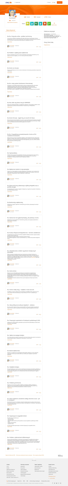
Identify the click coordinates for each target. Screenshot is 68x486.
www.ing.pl (33, 257)
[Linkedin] (60, 483)
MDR (27, 481)
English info (19, 481)
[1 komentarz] (27, 23)
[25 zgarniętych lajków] (32, 23)
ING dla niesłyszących (12, 481)
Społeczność (18, 2)
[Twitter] (54, 483)
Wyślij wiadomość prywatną (12, 22)
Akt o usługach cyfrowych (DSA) (38, 455)
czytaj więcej (9, 41)
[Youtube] (56, 483)
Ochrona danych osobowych (35, 481)
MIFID (24, 481)
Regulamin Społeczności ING (10, 455)
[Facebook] (52, 483)
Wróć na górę (34, 460)
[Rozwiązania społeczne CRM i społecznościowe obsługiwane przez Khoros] (60, 455)
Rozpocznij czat (52, 476)
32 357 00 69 (52, 478)
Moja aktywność (10, 30)
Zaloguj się (60, 2)
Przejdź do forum (47, 44)
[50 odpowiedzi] (36, 23)
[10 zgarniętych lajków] (40, 23)
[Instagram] (58, 483)
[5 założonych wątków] (45, 23)
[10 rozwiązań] (49, 23)
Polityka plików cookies (45, 481)
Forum (49, 2)
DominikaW (12, 45)
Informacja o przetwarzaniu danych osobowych (24, 455)
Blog (54, 2)
